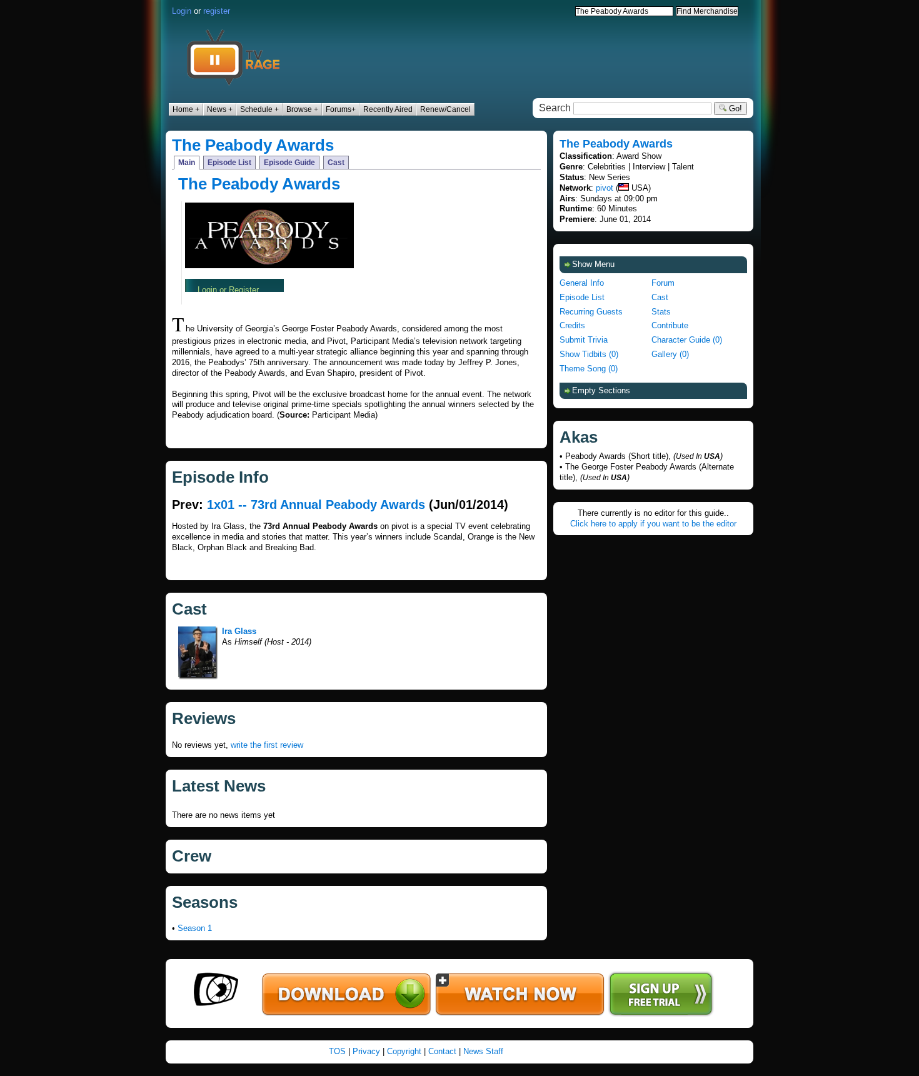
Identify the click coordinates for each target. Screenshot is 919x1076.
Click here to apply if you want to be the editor (653, 523)
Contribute (669, 325)
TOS (337, 1051)
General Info (582, 283)
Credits (572, 325)
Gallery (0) (670, 354)
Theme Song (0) (589, 368)
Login (181, 11)
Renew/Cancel (445, 109)
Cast (336, 162)
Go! (734, 108)
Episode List (229, 162)
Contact (442, 1051)
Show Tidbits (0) (589, 354)
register (216, 11)
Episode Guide (289, 162)
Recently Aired (388, 109)
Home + (186, 109)
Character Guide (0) (686, 339)
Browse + (302, 109)
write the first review (267, 745)
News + (220, 109)
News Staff (483, 1051)
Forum (663, 283)
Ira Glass (239, 631)
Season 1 (195, 928)
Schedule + (259, 109)
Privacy (366, 1051)
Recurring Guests (591, 311)
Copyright (404, 1051)
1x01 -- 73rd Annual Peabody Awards (316, 504)
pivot (604, 188)
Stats (661, 311)
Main (186, 162)
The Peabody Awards (253, 145)
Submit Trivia (584, 339)
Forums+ (341, 109)
